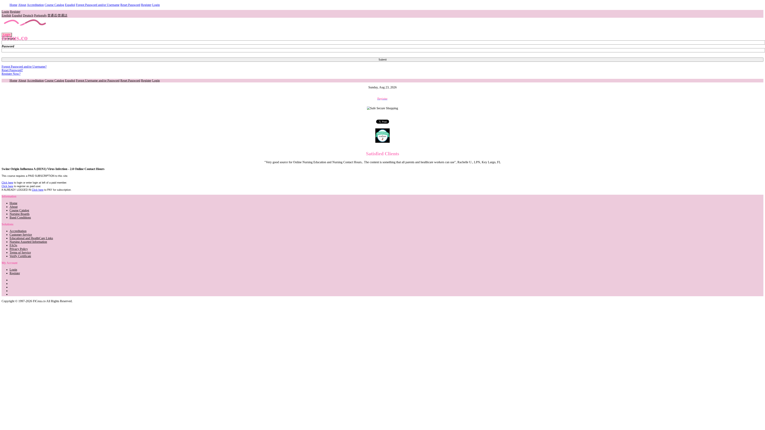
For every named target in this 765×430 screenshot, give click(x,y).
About (22, 5)
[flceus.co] (25, 30)
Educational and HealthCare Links (31, 238)
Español (70, 5)
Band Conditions (20, 217)
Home (13, 5)
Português (40, 15)
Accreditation (35, 5)
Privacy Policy (19, 249)
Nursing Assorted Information (28, 241)
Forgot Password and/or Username (98, 5)
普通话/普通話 (57, 15)
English (6, 15)
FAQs (13, 245)
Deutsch (28, 15)
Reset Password (130, 5)
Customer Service (21, 234)
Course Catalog (54, 5)
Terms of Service (20, 252)
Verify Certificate (20, 256)
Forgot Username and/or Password (98, 80)
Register (146, 5)
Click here (7, 182)
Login (156, 5)
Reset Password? (12, 70)
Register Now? (11, 73)
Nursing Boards (19, 214)
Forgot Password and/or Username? (24, 66)
